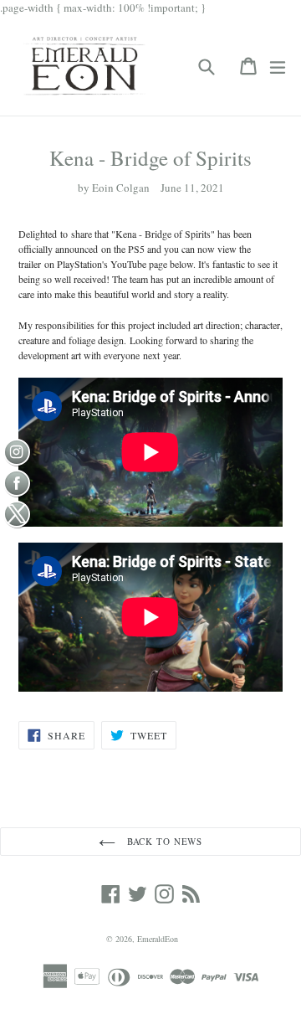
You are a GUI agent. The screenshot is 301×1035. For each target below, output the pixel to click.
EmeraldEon (157, 939)
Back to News (163, 841)
